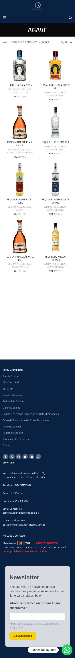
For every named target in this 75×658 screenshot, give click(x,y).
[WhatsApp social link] (38, 456)
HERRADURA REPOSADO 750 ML (55, 86)
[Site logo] (37, 6)
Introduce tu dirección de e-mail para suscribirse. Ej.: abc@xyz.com (35, 626)
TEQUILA (23, 92)
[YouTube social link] (25, 456)
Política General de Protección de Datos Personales (31, 414)
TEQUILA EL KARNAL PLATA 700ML (55, 201)
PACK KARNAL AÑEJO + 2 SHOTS (19, 144)
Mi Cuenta (8, 389)
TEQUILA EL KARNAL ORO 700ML (20, 201)
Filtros (68, 42)
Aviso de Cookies (12, 426)
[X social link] (12, 456)
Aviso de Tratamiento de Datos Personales (26, 420)
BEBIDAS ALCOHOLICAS (25, 42)
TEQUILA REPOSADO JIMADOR (55, 258)
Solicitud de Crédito (13, 401)
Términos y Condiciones (16, 439)
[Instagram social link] (18, 456)
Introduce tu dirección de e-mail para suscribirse (34, 606)
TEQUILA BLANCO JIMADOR (55, 142)
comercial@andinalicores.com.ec (21, 513)
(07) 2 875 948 (22, 485)
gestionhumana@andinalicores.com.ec (24, 524)
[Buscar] (70, 17)
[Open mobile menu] (4, 17)
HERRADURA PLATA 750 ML (19, 85)
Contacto (7, 445)
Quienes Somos (11, 407)
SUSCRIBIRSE (23, 636)
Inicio (5, 42)
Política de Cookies (13, 433)
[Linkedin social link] (31, 456)
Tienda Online (10, 376)
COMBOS (28, 152)
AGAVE (15, 92)
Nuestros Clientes (12, 395)
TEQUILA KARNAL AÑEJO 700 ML (19, 258)
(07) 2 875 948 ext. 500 (15, 501)
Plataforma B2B (11, 382)
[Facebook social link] (5, 456)
